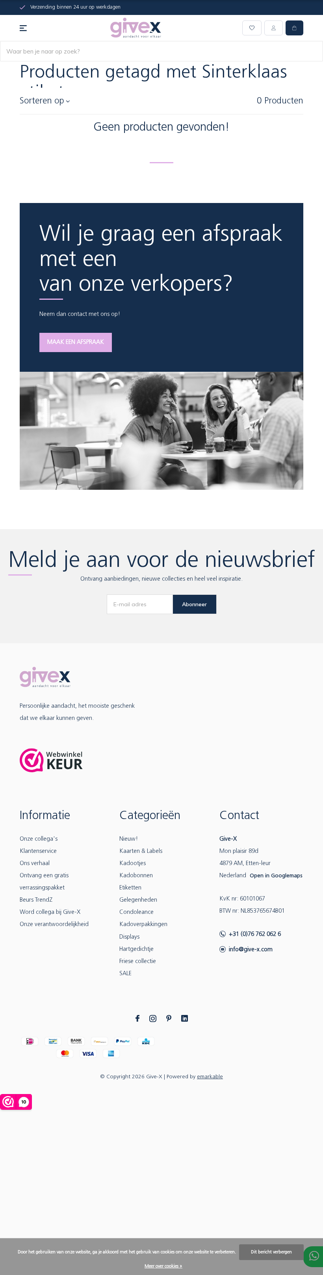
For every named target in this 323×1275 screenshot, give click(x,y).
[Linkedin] (184, 1018)
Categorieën (149, 816)
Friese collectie (137, 962)
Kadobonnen (136, 876)
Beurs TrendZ (36, 900)
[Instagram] (152, 1018)
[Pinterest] (168, 1018)
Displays (129, 937)
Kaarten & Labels (140, 851)
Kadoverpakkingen (143, 925)
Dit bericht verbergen (271, 1252)
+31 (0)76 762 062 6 (255, 934)
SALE (125, 974)
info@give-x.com (251, 950)
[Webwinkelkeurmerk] (51, 760)
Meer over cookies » (163, 1266)
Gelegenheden (138, 900)
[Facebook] (137, 1018)
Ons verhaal (35, 864)
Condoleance (136, 912)
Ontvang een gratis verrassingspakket (44, 882)
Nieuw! (128, 839)
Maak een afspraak (75, 342)
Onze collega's (39, 839)
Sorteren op (42, 101)
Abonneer (194, 604)
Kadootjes (132, 864)
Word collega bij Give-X (50, 912)
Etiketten (130, 888)
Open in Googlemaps (276, 876)
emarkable (210, 1077)
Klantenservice (38, 851)
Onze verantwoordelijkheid (54, 925)
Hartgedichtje (136, 949)
